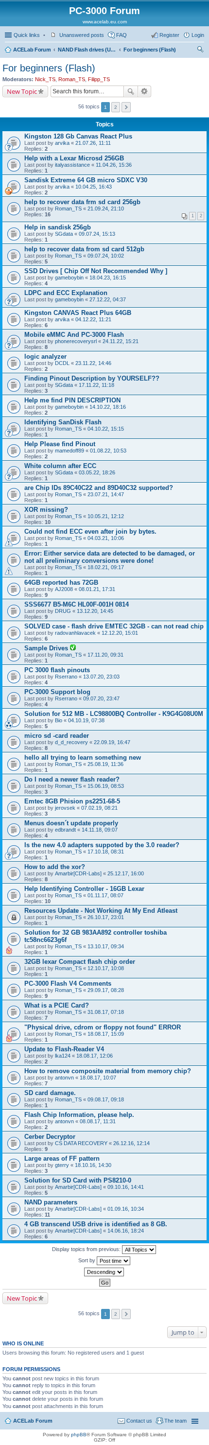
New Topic (22, 91)
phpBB (79, 1434)
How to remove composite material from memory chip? (107, 1071)
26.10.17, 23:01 (105, 917)
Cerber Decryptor (49, 1136)
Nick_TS (45, 79)
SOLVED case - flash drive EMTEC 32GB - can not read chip (114, 626)
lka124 (62, 1056)
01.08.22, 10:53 (108, 450)
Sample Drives (47, 648)
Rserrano (66, 676)
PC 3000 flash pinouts (57, 670)
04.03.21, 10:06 (105, 538)
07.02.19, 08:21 (99, 808)
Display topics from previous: (87, 1249)
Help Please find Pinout (59, 444)
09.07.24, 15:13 (97, 234)
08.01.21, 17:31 (97, 589)
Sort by (87, 1260)
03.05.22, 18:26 (97, 472)
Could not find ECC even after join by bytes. (90, 531)
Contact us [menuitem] (139, 1421)
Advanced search (144, 91)
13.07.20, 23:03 (101, 676)
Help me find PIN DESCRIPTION (72, 400)
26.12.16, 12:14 (131, 1143)
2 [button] (115, 107)
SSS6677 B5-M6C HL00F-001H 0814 (76, 604)
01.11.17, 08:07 (105, 895)
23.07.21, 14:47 (105, 494)
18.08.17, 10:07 (98, 1077)
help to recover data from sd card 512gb (84, 249)
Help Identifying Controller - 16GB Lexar (84, 888)
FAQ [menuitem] (121, 35)
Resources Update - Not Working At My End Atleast (100, 910)
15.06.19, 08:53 (105, 786)
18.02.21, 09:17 (105, 567)
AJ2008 (64, 589)
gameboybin (69, 277)
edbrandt (65, 830)
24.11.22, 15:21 (121, 341)
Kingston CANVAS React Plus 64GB (77, 312)
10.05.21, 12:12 (105, 516)
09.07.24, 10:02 (105, 256)
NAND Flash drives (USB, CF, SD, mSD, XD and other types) (87, 49)
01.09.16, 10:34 (125, 1209)
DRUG (63, 611)
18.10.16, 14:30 (93, 1165)
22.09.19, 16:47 (112, 742)
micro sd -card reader (56, 735)
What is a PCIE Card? (56, 1005)
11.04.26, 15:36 (114, 165)
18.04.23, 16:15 (107, 277)
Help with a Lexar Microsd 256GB (74, 158)
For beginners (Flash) (149, 49)
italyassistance (72, 165)
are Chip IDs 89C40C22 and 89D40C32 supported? (98, 487)
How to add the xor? (54, 866)
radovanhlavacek (75, 633)
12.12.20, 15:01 (120, 633)
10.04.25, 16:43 (93, 187)
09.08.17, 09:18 (105, 1099)
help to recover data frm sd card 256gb (82, 202)
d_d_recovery (71, 742)
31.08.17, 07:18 (105, 1012)
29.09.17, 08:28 (105, 990)
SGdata (64, 234)
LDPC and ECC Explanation (65, 292)
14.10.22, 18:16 (107, 407)
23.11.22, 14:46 (93, 363)
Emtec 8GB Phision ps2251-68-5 (72, 801)
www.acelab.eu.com (105, 21)
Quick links (27, 35)
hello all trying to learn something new (82, 757)
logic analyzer (45, 356)
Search (130, 91)
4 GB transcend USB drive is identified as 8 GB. (95, 1224)
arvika (62, 143)
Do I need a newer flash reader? (72, 779)
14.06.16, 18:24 (125, 1231)
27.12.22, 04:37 (107, 299)
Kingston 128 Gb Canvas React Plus (78, 136)
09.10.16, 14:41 (125, 1187)
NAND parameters (50, 1202)
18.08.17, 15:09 (105, 1034)
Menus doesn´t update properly (71, 823)
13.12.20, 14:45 (95, 611)
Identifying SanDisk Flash (63, 422)
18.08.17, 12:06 (94, 1056)
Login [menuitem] (198, 35)
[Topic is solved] (73, 648)
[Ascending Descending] (104, 1272)
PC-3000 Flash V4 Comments (67, 983)
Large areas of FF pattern (62, 1158)
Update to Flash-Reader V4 (64, 1049)
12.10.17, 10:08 (105, 968)
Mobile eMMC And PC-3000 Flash (74, 334)
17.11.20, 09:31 (105, 655)
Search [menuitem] (200, 50)
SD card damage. (50, 1093)
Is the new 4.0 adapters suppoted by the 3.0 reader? (101, 845)
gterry (62, 1165)
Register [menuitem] (169, 35)
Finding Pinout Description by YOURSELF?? (91, 378)
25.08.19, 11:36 (105, 764)
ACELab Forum (32, 49)
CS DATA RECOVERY (81, 1143)
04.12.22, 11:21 (93, 319)
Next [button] (126, 107)
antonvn (64, 1077)
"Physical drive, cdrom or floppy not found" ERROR (102, 1027)
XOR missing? (46, 509)
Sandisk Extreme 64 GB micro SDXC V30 (85, 180)
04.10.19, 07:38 (86, 720)
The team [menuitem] (175, 1421)
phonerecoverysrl (76, 341)
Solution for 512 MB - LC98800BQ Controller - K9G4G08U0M (113, 713)
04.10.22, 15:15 (105, 429)
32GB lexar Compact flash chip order (79, 961)
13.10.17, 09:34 (105, 946)
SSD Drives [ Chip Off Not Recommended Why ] (95, 271)
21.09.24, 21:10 (105, 208)
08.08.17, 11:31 (98, 1121)
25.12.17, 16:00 (125, 873)
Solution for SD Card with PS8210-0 (77, 1180)
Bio (58, 720)
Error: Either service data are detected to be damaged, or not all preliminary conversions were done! (109, 557)
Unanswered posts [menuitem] (81, 35)
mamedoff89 (69, 450)
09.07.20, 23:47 (101, 698)
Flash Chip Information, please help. (79, 1114)
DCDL (62, 363)
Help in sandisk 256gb (57, 227)
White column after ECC (60, 466)
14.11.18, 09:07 (100, 830)
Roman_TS (71, 79)
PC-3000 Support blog (57, 692)
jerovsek (65, 808)
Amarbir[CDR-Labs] (78, 873)
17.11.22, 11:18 (96, 385)
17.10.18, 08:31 (105, 851)
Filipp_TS (99, 79)
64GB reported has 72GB (61, 582)
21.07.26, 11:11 (93, 143)
